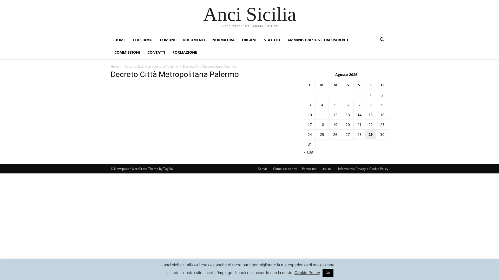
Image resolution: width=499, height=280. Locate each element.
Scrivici (263, 168)
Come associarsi (285, 168)
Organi (249, 39)
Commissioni (127, 52)
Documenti (194, 39)
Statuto (272, 39)
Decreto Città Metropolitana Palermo (151, 66)
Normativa (223, 39)
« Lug (308, 152)
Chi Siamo (143, 39)
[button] (382, 40)
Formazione (185, 52)
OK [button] (328, 273)
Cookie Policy (307, 272)
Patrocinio (309, 168)
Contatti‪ (156, 52)
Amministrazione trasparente (318, 39)
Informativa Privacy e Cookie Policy (363, 168)
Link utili (327, 168)
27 (348, 134)
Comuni (167, 39)
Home (120, 39)
